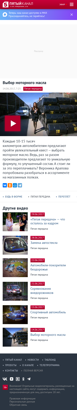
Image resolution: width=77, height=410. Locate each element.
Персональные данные (22, 401)
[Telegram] (20, 185)
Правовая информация (22, 398)
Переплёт (64, 196)
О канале (28, 365)
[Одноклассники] (10, 185)
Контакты (11, 370)
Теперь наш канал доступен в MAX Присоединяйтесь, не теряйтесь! (28, 14)
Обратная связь (18, 404)
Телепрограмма (49, 365)
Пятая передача (33, 88)
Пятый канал (13, 359)
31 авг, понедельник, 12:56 (19, 6)
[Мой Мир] (15, 185)
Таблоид (50, 359)
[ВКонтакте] (5, 185)
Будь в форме (13, 196)
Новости (33, 359)
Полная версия (33, 370)
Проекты (10, 365)
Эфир (62, 4)
